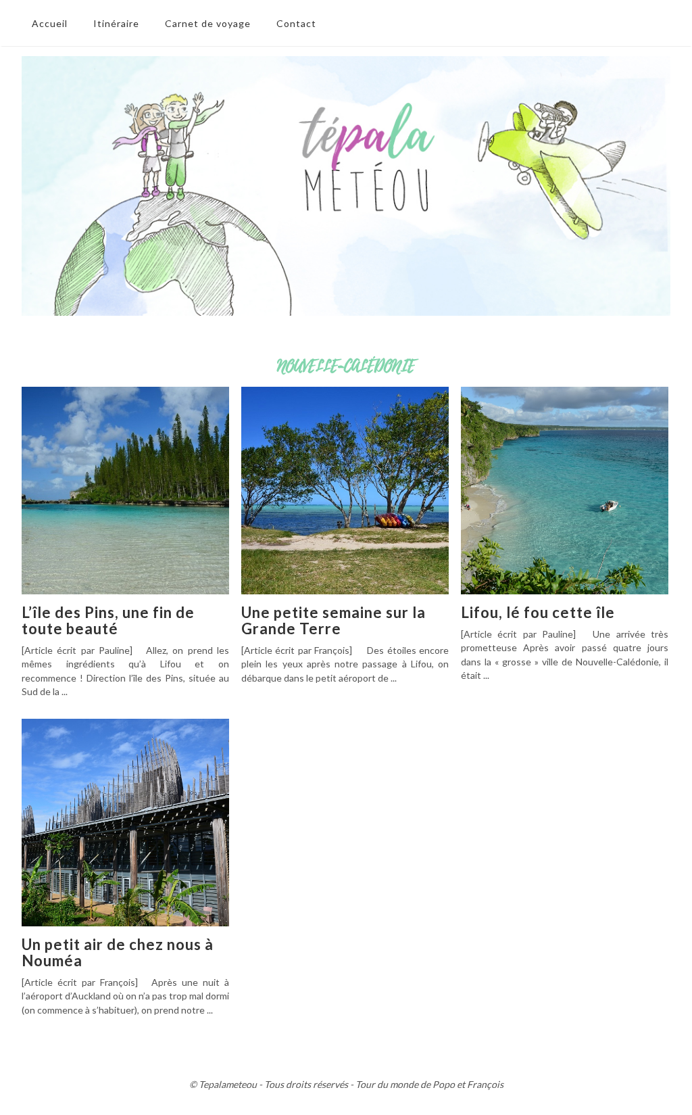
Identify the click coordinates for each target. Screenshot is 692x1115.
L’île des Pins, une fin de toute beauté (108, 620)
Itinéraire (116, 23)
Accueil (50, 23)
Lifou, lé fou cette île (538, 612)
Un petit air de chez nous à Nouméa (118, 952)
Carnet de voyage (208, 23)
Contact (296, 23)
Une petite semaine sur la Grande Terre (333, 620)
